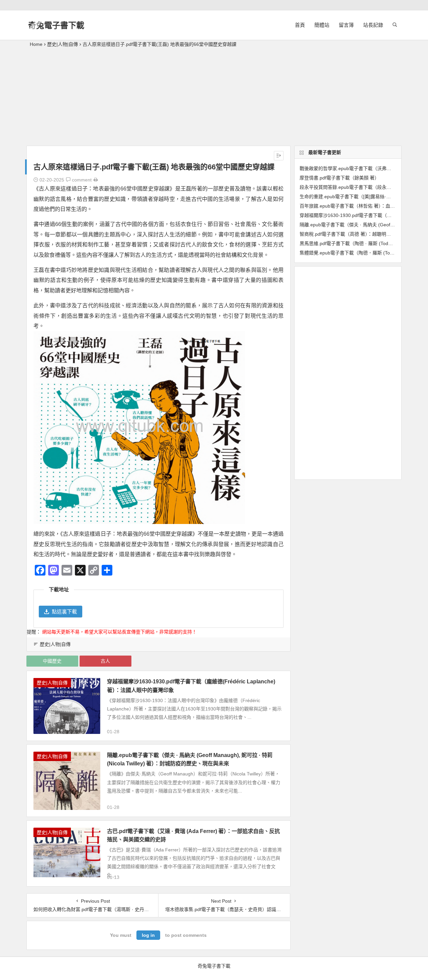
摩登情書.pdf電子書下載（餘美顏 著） (339, 177)
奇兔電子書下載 (56, 25)
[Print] (95, 179)
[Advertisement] (214, 99)
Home (36, 44)
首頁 (300, 25)
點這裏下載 (64, 611)
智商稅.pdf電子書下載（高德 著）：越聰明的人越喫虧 (355, 234)
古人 (105, 661)
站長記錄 (373, 25)
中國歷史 (52, 661)
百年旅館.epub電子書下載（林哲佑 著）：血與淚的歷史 (357, 206)
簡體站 (321, 25)
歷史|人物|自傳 (62, 44)
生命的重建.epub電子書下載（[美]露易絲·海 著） (351, 196)
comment (81, 179)
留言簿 (346, 25)
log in (148, 935)
